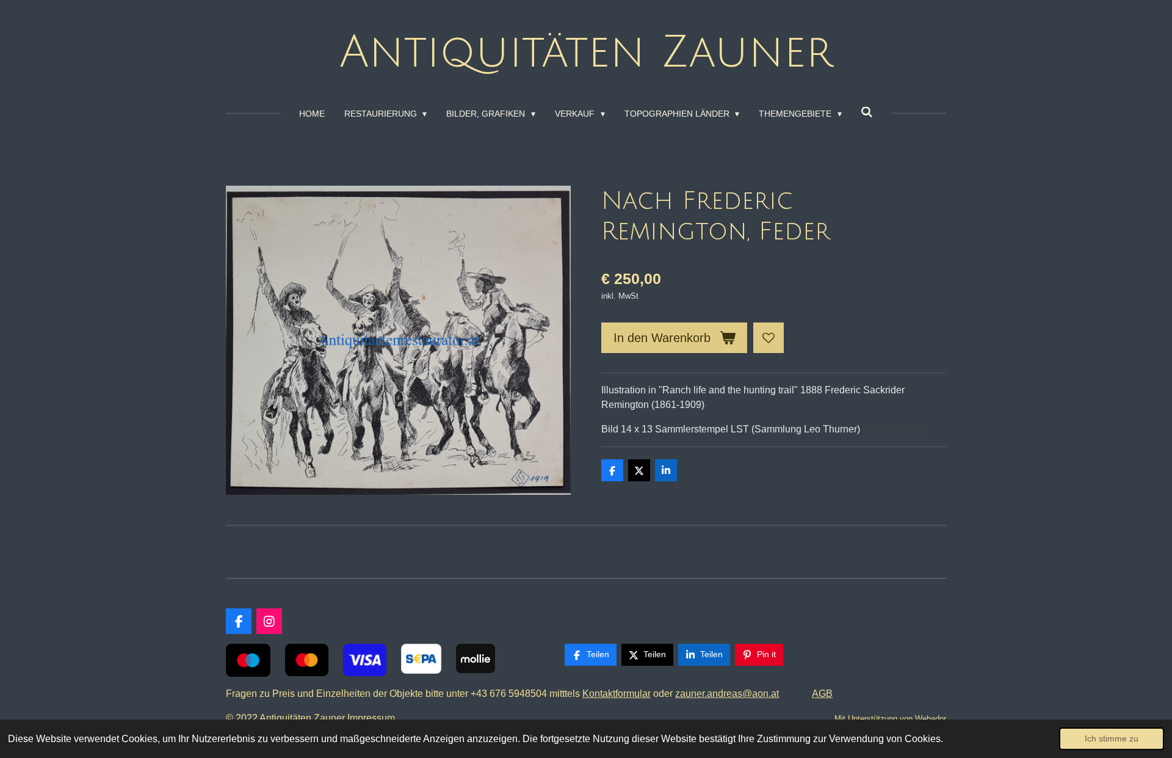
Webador (930, 718)
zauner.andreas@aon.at (727, 693)
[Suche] (867, 112)
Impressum (373, 718)
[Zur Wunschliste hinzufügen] (768, 338)
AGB (822, 693)
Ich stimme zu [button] (1111, 738)
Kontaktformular (616, 693)
